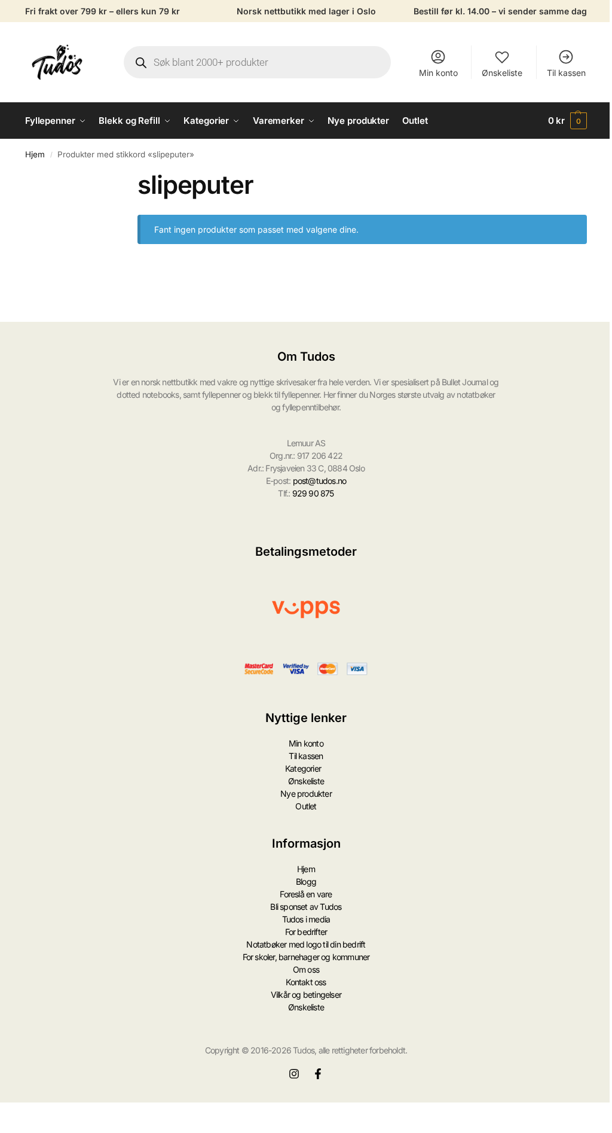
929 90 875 (313, 493)
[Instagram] (294, 1073)
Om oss (306, 969)
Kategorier (303, 768)
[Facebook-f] (318, 1073)
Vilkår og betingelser (306, 994)
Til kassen (566, 73)
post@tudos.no (320, 481)
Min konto (438, 73)
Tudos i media (306, 919)
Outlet (305, 806)
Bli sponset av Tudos (305, 906)
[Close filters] (113, 177)
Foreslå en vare (306, 894)
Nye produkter (306, 793)
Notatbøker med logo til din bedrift (305, 944)
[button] (567, 121)
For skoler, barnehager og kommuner (306, 957)
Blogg (306, 881)
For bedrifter (306, 932)
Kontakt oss (306, 982)
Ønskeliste (502, 73)
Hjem (35, 154)
